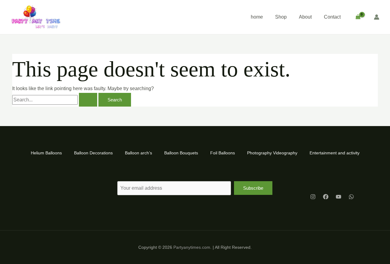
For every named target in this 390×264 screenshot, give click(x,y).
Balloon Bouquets (181, 152)
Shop (281, 16)
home (257, 16)
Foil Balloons (222, 152)
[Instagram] (313, 196)
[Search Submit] (88, 100)
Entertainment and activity (335, 152)
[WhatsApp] (351, 196)
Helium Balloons (46, 152)
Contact (332, 16)
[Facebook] (325, 196)
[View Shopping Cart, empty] (358, 17)
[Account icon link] (376, 17)
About (305, 16)
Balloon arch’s (138, 152)
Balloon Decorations (93, 152)
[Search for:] (55, 99)
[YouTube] (338, 196)
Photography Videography (272, 152)
